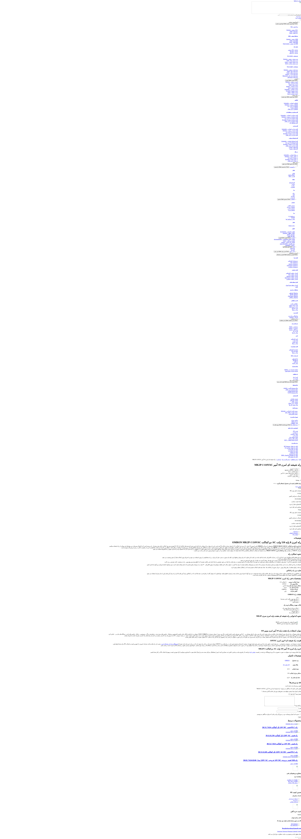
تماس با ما (252, 652)
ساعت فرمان (295, 366)
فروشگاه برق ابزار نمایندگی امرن (169, 644)
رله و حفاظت (294, 459)
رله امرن (278, 459)
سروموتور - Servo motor (292, 56)
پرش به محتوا (297, 0)
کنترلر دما (296, 257)
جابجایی (293, 202)
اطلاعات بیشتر (294, 730)
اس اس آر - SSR (294, 355)
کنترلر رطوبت (295, 270)
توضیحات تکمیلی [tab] (293, 533)
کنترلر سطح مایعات (294, 282)
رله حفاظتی (295, 374)
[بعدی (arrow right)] (298, 838)
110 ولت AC (286, 664)
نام (300, 708)
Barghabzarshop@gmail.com (291, 828)
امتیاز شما (298, 694)
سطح (293, 179)
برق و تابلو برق (295, 443)
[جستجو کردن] (278, 15)
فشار (294, 170)
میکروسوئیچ (295, 385)
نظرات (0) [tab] (295, 534)
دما (294, 190)
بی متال (296, 151)
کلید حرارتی (295, 126)
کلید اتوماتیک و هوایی (293, 138)
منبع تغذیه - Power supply (292, 66)
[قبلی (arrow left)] (300, 838)
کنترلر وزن (295, 312)
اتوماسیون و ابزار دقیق (293, 428)
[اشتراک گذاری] (297, 837)
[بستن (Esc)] (295, 837)
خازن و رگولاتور (294, 300)
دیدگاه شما (297, 705)
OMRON (287, 660)
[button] (298, 480)
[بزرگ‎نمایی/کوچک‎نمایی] (300, 837)
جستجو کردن (297, 15)
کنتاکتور (296, 100)
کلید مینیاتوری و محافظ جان (292, 112)
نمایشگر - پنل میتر (294, 289)
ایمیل (299, 711)
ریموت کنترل (295, 408)
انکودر (293, 228)
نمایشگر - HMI (293, 36)
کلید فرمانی (295, 395)
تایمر (297, 335)
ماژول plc (296, 46)
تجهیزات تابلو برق (294, 417)
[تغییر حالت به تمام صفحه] (298, 837)
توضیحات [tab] (295, 531)
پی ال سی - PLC (294, 26)
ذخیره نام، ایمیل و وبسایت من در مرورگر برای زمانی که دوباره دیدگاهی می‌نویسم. (278, 714)
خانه (300, 459)
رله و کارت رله (295, 323)
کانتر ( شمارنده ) (294, 346)
